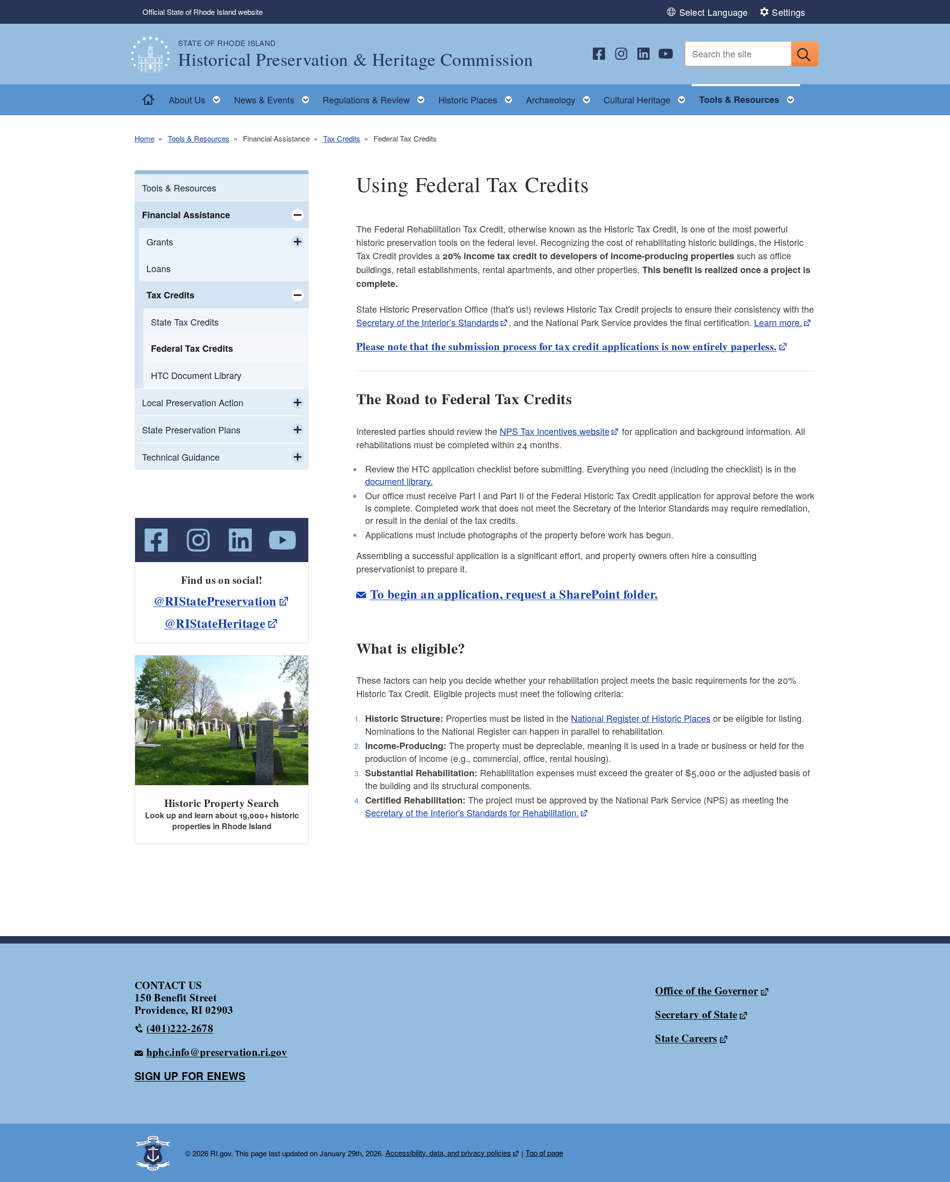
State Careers (686, 1038)
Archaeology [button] (561, 97)
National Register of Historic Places (641, 717)
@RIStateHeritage (214, 623)
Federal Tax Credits (192, 348)
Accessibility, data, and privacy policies (448, 1152)
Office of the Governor (706, 990)
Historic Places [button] (478, 97)
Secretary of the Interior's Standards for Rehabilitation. (472, 812)
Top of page (544, 1152)
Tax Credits (341, 138)
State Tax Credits (185, 321)
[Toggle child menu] (297, 214)
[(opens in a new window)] (599, 54)
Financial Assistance (186, 214)
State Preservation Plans (191, 429)
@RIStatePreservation (215, 601)
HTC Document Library (196, 375)
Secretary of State (696, 1014)
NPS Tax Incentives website (555, 431)
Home (144, 138)
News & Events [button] (274, 97)
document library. (399, 480)
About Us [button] (197, 97)
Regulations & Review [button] (376, 97)
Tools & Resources (199, 138)
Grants (159, 241)
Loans (158, 268)
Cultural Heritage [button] (647, 97)
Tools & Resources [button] (749, 97)
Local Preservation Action (192, 402)
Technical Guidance (181, 456)
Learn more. (778, 322)
